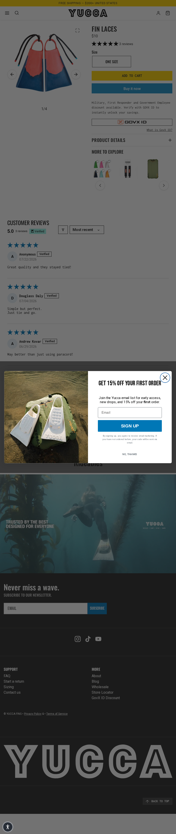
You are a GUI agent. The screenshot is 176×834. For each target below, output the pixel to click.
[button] (7, 826)
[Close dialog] (165, 378)
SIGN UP (130, 426)
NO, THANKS (129, 454)
